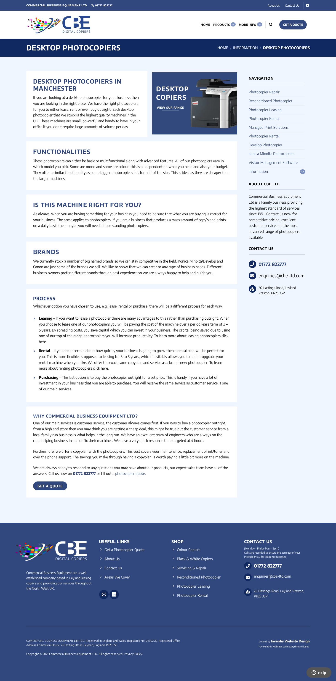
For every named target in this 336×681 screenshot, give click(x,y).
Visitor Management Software (273, 162)
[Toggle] (302, 171)
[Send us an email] (104, 594)
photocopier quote (130, 473)
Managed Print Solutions (268, 127)
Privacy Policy (133, 654)
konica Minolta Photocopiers (271, 153)
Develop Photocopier (265, 145)
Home (205, 24)
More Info (247, 24)
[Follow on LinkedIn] (307, 5)
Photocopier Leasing (265, 110)
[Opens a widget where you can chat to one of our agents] (318, 673)
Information (245, 47)
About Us (274, 5)
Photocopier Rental (264, 118)
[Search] (270, 24)
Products (221, 24)
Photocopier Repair (264, 92)
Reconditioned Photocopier (270, 101)
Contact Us (292, 5)
